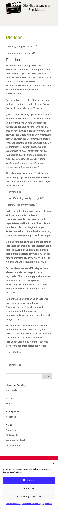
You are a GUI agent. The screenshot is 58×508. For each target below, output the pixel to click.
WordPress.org (14, 445)
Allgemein (11, 416)
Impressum (47, 504)
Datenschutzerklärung (31, 504)
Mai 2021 (11, 403)
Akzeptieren (29, 480)
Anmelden (11, 430)
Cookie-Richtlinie (13, 504)
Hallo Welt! (12, 390)
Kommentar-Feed (15, 440)
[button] (53, 463)
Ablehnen (29, 488)
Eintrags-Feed (13, 435)
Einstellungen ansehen (29, 496)
